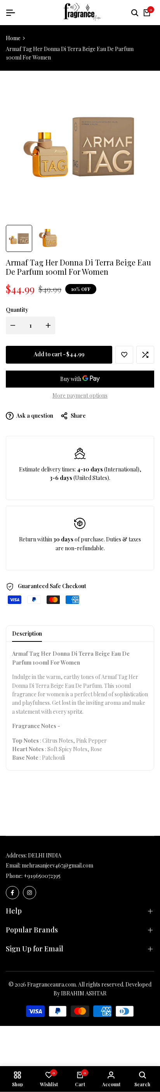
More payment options (80, 395)
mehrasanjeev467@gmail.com (57, 865)
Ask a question (34, 415)
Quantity (17, 309)
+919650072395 (42, 875)
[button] (124, 355)
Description (27, 633)
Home (13, 38)
